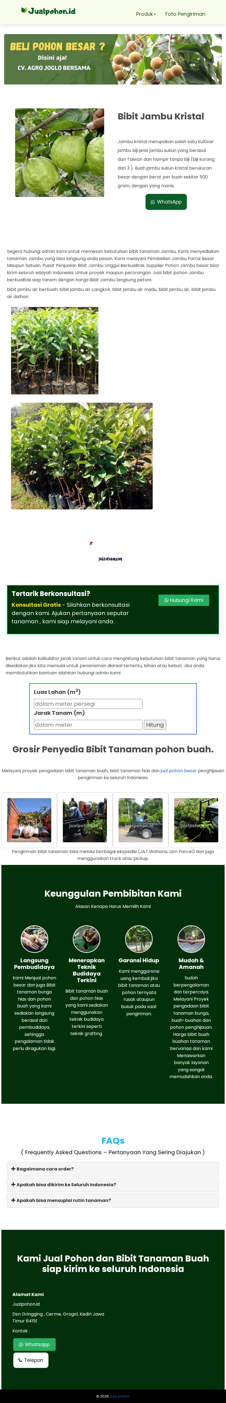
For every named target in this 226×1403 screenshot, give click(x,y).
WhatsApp (169, 202)
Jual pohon (120, 1396)
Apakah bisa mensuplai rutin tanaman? (63, 1200)
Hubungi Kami (186, 600)
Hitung (155, 725)
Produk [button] (144, 13)
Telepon (33, 1360)
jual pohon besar (179, 771)
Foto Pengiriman (185, 13)
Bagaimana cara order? (45, 1169)
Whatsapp (36, 1344)
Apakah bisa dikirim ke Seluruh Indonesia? (66, 1185)
